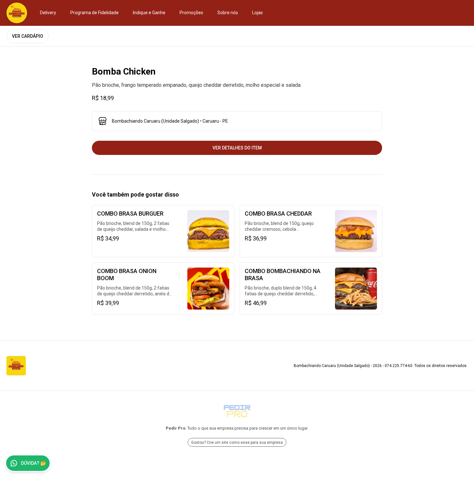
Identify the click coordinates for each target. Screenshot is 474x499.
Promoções (191, 12)
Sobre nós (227, 12)
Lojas (257, 12)
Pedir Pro (175, 428)
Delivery (48, 12)
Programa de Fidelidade (94, 12)
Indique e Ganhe (149, 12)
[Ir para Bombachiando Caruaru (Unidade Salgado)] (16, 13)
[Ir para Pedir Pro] (237, 411)
